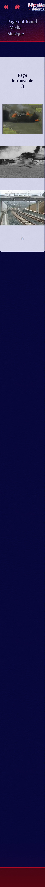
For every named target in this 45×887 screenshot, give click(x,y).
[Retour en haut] (41, 852)
